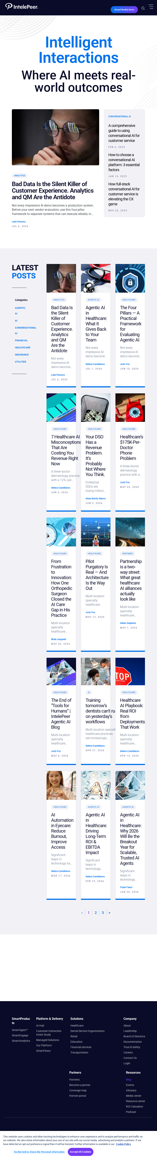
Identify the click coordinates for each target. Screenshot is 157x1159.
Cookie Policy (123, 1144)
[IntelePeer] (20, 5)
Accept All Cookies (80, 1151)
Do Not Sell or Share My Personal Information (39, 1151)
